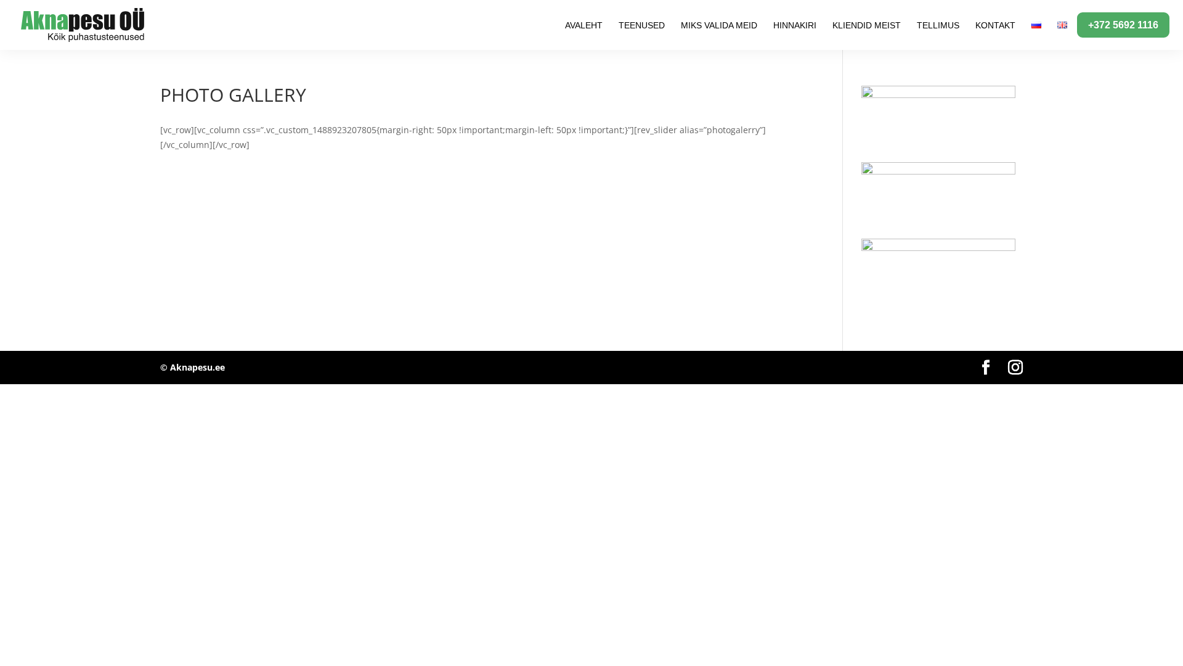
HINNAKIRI (794, 25)
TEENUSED (642, 25)
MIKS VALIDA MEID (719, 25)
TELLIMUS (938, 25)
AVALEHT (584, 25)
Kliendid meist (866, 25)
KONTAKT (995, 25)
